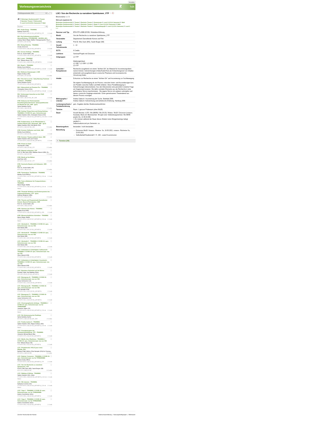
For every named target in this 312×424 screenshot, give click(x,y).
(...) (57, 28)
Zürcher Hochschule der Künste (26, 414)
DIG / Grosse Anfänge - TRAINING (28, 51)
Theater (42, 19)
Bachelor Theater (26, 21)
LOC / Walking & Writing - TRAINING (29, 373)
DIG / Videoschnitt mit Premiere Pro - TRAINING (32, 87)
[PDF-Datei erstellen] (113, 13)
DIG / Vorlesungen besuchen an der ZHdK (30, 94)
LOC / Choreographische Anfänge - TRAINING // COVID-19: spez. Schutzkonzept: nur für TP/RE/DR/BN (32, 304)
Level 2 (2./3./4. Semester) (112, 22)
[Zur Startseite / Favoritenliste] (18, 19)
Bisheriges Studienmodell (29, 19)
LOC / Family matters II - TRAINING (28, 322)
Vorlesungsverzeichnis (35, 6)
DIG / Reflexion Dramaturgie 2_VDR (28, 72)
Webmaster (132, 414)
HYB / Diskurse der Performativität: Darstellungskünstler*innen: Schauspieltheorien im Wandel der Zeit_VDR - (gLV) (32, 102)
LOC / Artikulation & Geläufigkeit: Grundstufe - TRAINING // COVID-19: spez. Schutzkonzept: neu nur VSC (33, 262)
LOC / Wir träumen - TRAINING (27, 382)
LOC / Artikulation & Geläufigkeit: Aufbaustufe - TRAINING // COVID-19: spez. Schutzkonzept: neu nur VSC (33, 251)
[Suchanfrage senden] (47, 26)
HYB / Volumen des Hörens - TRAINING (30, 208)
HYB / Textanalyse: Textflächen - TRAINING (31, 172)
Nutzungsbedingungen (120, 414)
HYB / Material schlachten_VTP (27, 150)
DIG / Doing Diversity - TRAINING (28, 45)
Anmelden (132, 2)
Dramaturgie (98, 22)
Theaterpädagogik (100, 26)
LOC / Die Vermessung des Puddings (29, 315)
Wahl (44, 23)
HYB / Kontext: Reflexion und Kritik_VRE (30, 130)
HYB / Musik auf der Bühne (26, 157)
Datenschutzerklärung (105, 414)
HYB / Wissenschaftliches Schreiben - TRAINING (33, 215)
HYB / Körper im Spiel (24, 143)
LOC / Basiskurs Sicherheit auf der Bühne (30, 270)
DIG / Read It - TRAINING (25, 65)
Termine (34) (64, 141)
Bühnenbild (38, 21)
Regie (96, 24)
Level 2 (127, 26)
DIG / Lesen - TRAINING (25, 58)
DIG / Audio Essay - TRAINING (27, 29)
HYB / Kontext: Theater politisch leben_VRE (31, 137)
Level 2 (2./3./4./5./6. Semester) (31, 23)
